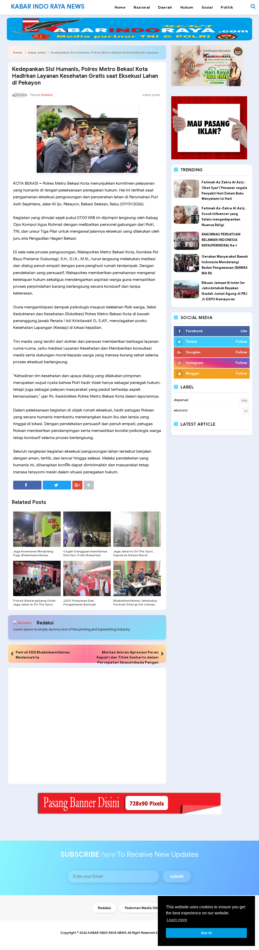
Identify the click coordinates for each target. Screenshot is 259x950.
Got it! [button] (206, 933)
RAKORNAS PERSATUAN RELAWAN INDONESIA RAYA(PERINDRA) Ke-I (221, 240)
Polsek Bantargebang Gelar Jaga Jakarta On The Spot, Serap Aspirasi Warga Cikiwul (35, 604)
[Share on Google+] (77, 485)
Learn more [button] (177, 920)
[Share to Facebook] (27, 485)
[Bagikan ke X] (57, 485)
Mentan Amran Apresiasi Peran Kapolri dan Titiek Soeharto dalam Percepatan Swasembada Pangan (128, 657)
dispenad (181, 400)
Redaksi (45, 623)
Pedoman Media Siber (143, 908)
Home (17, 52)
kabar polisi (37, 52)
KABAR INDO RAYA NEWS (107, 933)
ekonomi (180, 410)
